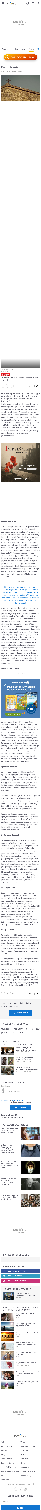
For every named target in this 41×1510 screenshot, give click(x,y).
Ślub (2, 1475)
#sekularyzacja (20, 1029)
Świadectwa (25, 1467)
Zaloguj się (4, 1100)
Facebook (16, 1489)
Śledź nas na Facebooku (16, 1271)
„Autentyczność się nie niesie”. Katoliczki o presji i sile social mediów (9, 1198)
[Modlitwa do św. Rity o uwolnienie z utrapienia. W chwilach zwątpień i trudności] (7, 1346)
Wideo (23, 1455)
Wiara (31, 49)
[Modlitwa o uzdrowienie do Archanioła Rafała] (7, 1326)
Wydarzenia (7, 49)
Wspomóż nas (22, 1013)
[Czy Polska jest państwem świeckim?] (8, 1296)
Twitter (20, 1489)
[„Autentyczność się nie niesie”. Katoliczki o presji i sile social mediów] (30, 1200)
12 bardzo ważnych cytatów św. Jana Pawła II (27, 1383)
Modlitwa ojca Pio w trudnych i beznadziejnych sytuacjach (8, 1181)
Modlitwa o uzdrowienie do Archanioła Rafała (26, 1324)
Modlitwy (5, 1480)
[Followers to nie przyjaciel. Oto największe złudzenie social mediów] (7, 1070)
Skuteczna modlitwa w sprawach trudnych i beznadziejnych (9, 1130)
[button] (28, 3)
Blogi (3, 1455)
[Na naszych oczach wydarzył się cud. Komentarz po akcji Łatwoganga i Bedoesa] (7, 1375)
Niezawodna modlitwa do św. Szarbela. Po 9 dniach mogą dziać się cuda (9, 1165)
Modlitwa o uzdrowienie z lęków (25, 1314)
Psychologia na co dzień (10, 1471)
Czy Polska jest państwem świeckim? (25, 1294)
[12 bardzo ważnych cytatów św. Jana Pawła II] (7, 1385)
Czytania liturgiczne (9, 1463)
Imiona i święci (26, 1475)
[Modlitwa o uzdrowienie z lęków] (7, 1317)
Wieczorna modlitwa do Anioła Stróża (27, 1334)
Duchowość (25, 1459)
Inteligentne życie (28, 1446)
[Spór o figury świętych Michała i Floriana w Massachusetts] (7, 1061)
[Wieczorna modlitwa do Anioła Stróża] (7, 1336)
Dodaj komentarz (20, 1107)
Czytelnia (24, 1450)
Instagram (25, 1489)
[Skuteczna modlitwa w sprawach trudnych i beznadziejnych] (30, 1133)
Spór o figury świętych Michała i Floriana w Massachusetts (26, 1060)
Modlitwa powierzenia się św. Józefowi (27, 1353)
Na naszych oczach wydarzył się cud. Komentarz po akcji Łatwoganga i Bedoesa (28, 1374)
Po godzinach (6, 1446)
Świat (3, 1442)
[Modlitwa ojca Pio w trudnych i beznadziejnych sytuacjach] (30, 1184)
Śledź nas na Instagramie (17, 1281)
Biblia (23, 1463)
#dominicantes (17, 1032)
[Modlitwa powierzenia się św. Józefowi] (7, 1355)
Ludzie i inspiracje (28, 1471)
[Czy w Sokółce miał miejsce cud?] (7, 1365)
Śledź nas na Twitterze (16, 1276)
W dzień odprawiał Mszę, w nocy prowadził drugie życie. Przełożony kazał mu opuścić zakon (8, 1149)
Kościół (18, 1297)
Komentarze (20, 49)
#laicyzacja (5, 1029)
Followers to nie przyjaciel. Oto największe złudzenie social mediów (27, 1069)
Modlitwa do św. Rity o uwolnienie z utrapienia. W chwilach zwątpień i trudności (27, 1344)
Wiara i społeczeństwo (15, 71)
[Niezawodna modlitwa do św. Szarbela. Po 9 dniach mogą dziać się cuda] (30, 1167)
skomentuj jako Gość (18, 1100)
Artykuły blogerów (8, 1467)
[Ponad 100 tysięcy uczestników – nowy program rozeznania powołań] (7, 1051)
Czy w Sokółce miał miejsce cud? (26, 1363)
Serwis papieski (7, 1459)
